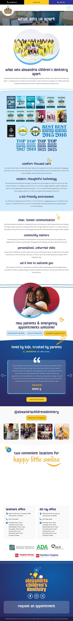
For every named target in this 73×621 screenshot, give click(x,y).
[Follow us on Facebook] (30, 596)
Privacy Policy (47, 619)
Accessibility (57, 619)
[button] (36, 2)
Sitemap (64, 619)
